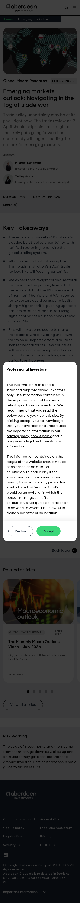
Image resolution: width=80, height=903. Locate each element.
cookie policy (41, 436)
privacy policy (18, 436)
